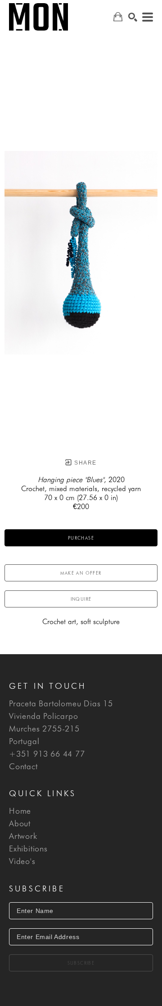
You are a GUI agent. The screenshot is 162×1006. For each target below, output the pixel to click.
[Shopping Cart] (117, 17)
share (84, 463)
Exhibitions (28, 849)
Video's (22, 861)
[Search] (132, 17)
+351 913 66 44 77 (47, 754)
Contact (23, 766)
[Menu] (147, 17)
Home (20, 811)
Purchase (81, 538)
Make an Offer (80, 573)
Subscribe (81, 963)
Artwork (23, 836)
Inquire (81, 599)
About (20, 824)
